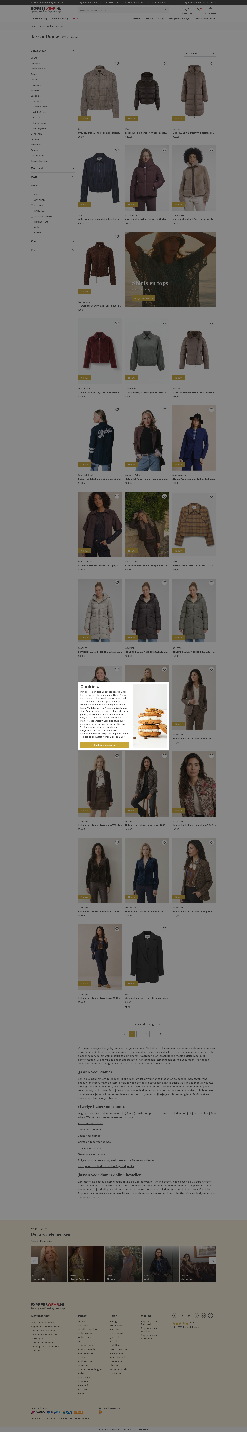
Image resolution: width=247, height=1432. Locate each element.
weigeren (85, 730)
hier (111, 721)
